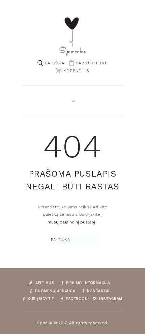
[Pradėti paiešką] (40, 63)
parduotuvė (92, 63)
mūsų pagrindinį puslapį (72, 222)
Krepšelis (76, 71)
